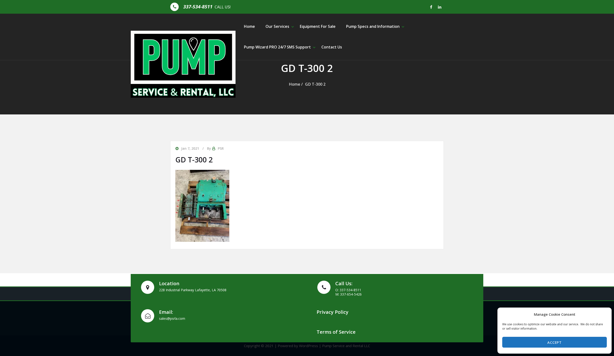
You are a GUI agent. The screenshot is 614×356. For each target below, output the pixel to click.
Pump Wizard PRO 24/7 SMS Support (277, 47)
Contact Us (331, 47)
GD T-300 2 (315, 84)
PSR (221, 148)
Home (249, 26)
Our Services (277, 26)
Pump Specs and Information (373, 26)
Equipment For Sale (318, 26)
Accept (554, 342)
